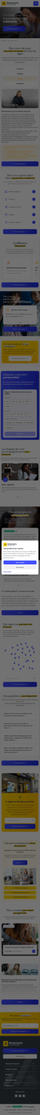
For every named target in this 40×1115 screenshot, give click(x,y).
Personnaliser (7, 571)
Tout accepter (20, 562)
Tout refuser (20, 567)
